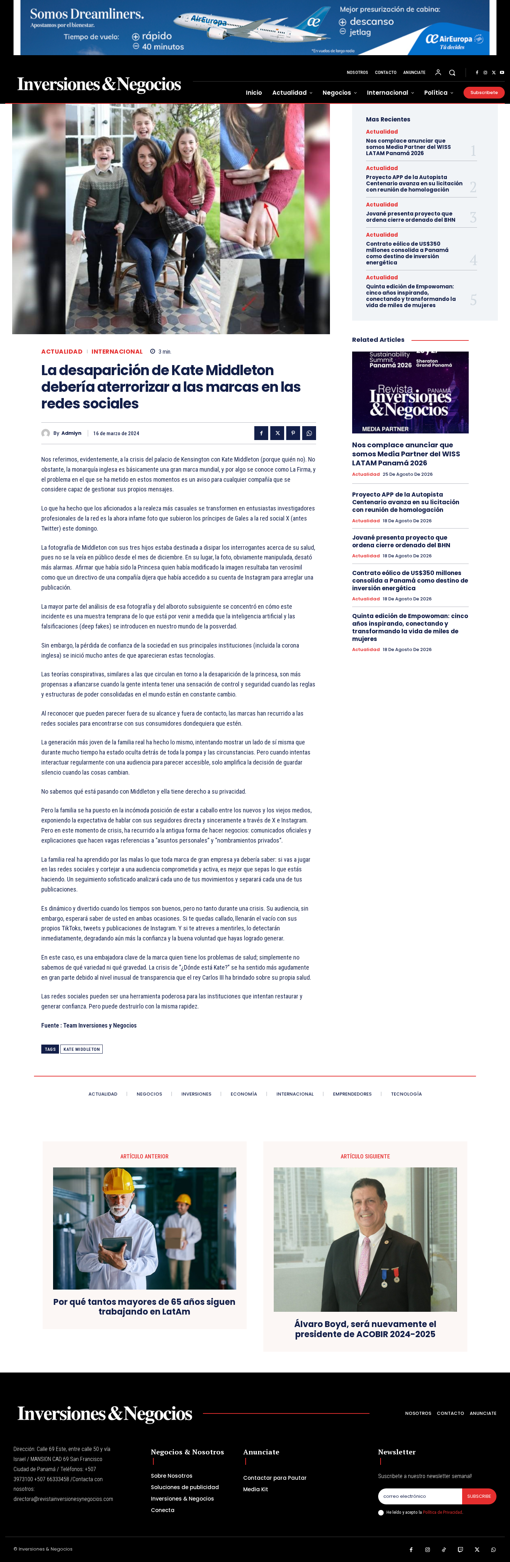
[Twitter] (494, 73)
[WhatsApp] (309, 433)
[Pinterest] (293, 433)
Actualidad (62, 352)
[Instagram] (485, 73)
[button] (452, 72)
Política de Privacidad (442, 1512)
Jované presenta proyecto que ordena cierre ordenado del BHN (411, 216)
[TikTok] (444, 1550)
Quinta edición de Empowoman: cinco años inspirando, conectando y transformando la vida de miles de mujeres (411, 296)
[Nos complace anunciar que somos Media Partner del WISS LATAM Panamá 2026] (410, 392)
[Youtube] (502, 73)
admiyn (71, 433)
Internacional (117, 352)
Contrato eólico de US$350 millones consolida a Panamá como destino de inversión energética (407, 253)
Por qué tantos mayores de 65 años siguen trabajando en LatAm (144, 1307)
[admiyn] (47, 433)
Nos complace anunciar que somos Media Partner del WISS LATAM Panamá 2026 (408, 147)
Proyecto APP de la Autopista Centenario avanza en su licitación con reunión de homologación (414, 183)
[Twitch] (460, 1550)
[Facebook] (477, 73)
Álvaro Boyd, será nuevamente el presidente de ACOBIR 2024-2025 (365, 1329)
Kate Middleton (81, 1049)
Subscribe (479, 1496)
